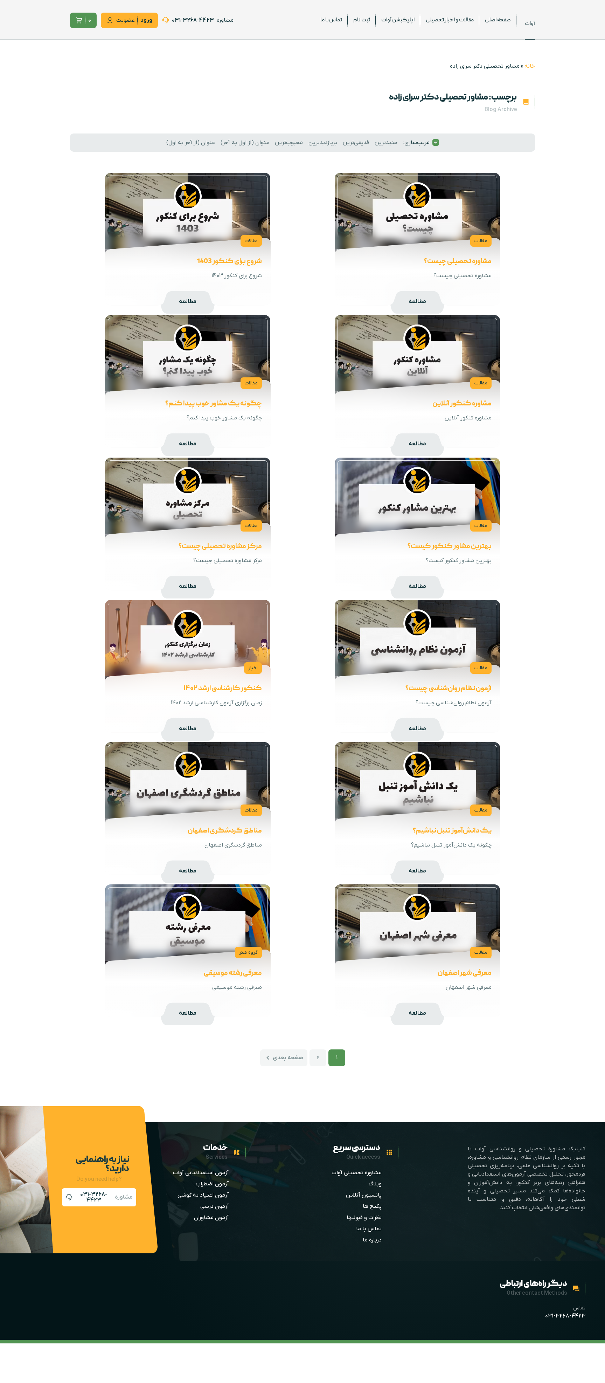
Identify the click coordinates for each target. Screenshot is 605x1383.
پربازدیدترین (322, 142)
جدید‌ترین (386, 142)
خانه (529, 66)
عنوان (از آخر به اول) (190, 142)
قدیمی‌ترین (356, 142)
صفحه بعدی (288, 1057)
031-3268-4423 (565, 1316)
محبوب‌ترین (289, 142)
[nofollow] (198, 20)
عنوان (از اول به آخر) (245, 142)
